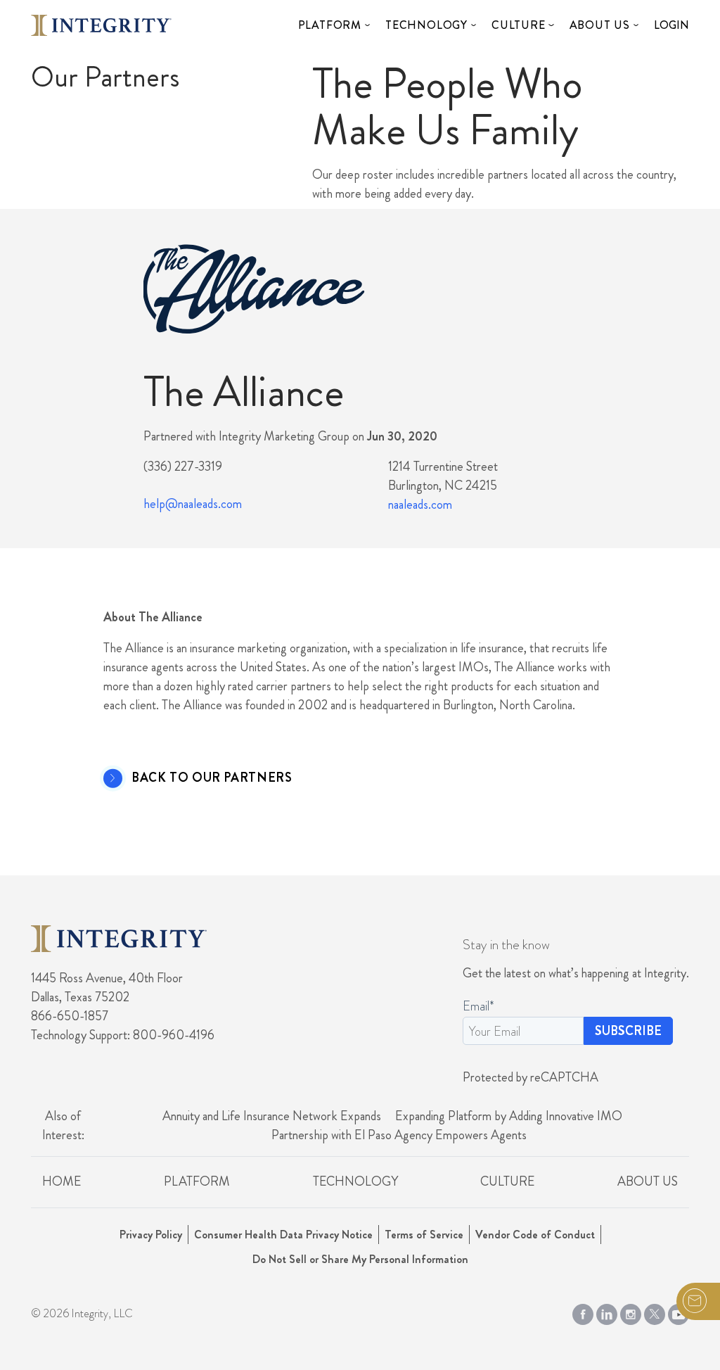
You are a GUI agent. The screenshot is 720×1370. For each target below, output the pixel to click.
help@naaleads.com (192, 504)
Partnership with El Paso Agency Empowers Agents (399, 1135)
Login (671, 25)
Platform (329, 25)
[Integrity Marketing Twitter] (654, 1311)
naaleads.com (420, 504)
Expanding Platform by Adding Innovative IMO (508, 1116)
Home (61, 1181)
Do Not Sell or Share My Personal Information (360, 1259)
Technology (426, 25)
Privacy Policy (151, 1234)
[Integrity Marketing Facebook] (582, 1311)
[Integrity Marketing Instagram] (630, 1311)
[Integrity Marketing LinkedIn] (606, 1311)
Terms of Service (424, 1234)
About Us (600, 25)
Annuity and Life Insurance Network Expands (271, 1116)
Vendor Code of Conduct (535, 1234)
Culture (518, 25)
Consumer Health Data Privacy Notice (283, 1234)
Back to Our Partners (211, 778)
